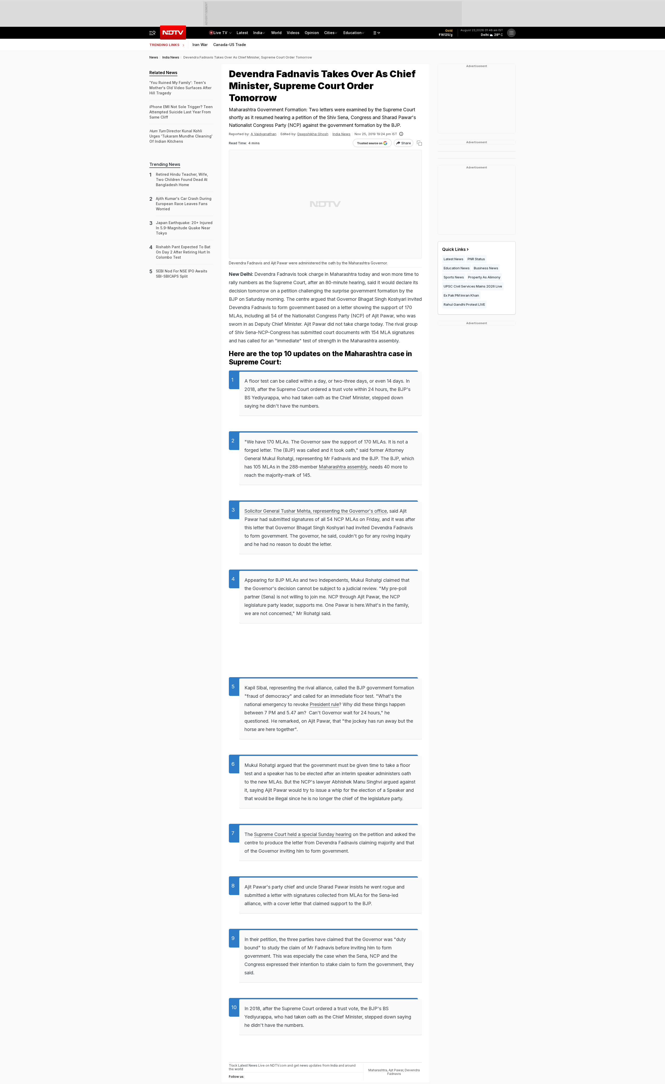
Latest (242, 32)
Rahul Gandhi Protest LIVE (464, 304)
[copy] (419, 143)
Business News (486, 268)
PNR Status (476, 259)
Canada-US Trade (229, 44)
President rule (324, 704)
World (276, 32)
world (239, 1069)
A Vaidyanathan (263, 134)
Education (352, 32)
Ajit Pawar (396, 1070)
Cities (329, 32)
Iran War (200, 44)
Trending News (164, 164)
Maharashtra (377, 1070)
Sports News (454, 277)
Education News (457, 268)
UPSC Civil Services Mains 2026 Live (473, 286)
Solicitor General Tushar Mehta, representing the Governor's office (315, 511)
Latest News (453, 259)
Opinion (312, 32)
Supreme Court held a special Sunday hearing (302, 834)
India (257, 32)
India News (341, 134)
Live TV (221, 32)
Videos (293, 32)
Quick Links (454, 249)
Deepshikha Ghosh (312, 134)
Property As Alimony (484, 277)
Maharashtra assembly (343, 466)
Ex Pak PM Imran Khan (461, 295)
